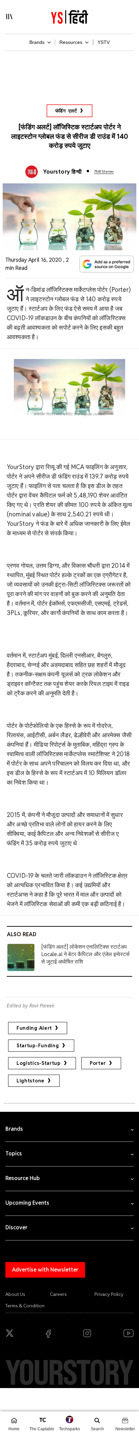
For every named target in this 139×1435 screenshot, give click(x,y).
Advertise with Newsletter (45, 1269)
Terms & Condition (25, 1306)
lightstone (31, 1081)
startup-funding (38, 1046)
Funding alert (34, 1028)
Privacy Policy (108, 1294)
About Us (15, 1294)
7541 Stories (104, 171)
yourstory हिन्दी (62, 172)
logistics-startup (39, 1063)
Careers (58, 1294)
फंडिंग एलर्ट (66, 111)
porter (98, 1063)
